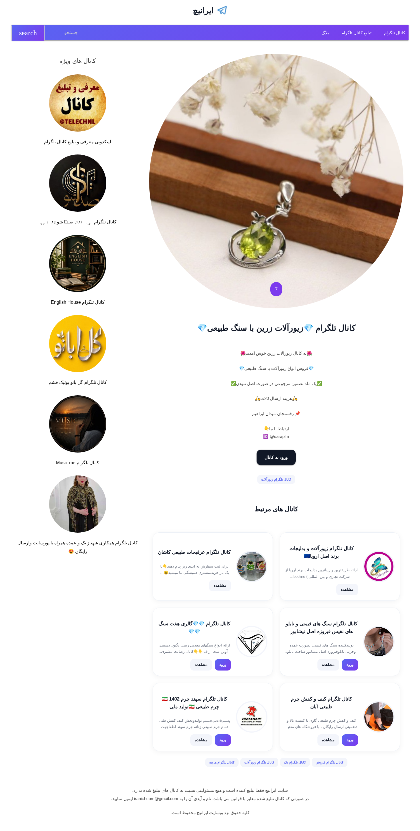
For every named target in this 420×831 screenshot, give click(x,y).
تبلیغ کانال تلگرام (356, 32)
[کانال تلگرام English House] (77, 264)
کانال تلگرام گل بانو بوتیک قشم (78, 382)
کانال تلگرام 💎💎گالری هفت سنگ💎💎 (194, 627)
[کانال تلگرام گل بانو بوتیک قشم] (77, 344)
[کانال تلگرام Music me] (77, 425)
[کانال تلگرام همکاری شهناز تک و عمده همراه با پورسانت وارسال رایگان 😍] (77, 505)
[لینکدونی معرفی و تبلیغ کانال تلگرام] (77, 104)
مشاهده (347, 589)
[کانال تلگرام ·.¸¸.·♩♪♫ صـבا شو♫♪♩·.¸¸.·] (77, 184)
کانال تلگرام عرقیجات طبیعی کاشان (194, 552)
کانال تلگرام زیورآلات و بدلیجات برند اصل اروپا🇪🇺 (321, 552)
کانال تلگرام (394, 32)
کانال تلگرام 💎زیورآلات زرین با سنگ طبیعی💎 (276, 328)
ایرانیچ (203, 10)
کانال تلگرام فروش (329, 762)
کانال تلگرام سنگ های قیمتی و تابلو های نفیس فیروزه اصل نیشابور (321, 627)
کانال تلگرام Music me (77, 462)
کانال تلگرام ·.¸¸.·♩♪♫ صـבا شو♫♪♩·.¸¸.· (78, 221)
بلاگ (325, 32)
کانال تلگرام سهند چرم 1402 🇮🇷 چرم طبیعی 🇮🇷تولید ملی (194, 702)
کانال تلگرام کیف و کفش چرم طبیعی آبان (321, 702)
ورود (350, 665)
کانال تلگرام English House (78, 302)
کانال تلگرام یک (295, 762)
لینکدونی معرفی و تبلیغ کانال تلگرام (77, 141)
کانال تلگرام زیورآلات (276, 479)
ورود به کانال (276, 457)
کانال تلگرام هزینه (222, 762)
